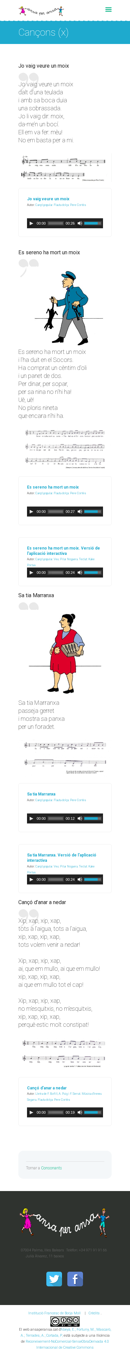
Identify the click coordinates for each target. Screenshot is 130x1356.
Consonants (51, 1168)
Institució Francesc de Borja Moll (54, 1313)
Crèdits (94, 1313)
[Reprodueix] (31, 223)
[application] (65, 223)
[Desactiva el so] (80, 223)
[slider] (93, 222)
